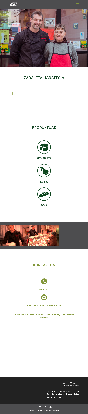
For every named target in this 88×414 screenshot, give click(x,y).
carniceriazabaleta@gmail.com (44, 305)
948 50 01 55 (44, 289)
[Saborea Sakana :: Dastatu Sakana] (14, 245)
